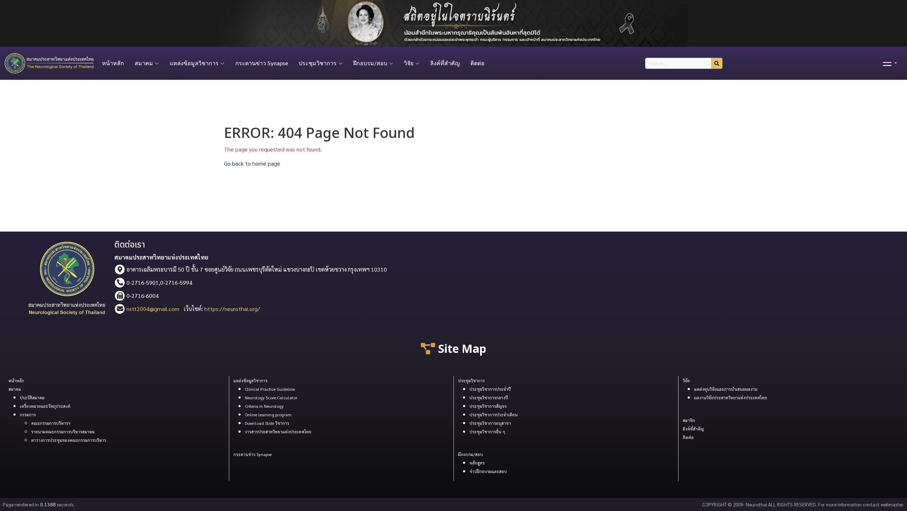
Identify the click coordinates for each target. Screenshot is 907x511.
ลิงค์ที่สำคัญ (445, 63)
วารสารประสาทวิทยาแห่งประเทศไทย (278, 431)
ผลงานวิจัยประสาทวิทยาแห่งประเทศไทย (730, 397)
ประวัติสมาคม (32, 397)
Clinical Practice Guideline (270, 389)
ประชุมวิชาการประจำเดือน (493, 414)
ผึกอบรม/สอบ (470, 454)
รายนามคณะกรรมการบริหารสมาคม (63, 431)
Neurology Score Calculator (271, 397)
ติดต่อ (478, 63)
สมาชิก (689, 420)
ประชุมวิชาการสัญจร (488, 406)
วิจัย (686, 380)
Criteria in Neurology (264, 406)
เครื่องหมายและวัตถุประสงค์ (45, 406)
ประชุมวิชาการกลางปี (488, 397)
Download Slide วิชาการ (267, 423)
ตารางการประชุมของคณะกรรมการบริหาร (68, 440)
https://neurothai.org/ (232, 308)
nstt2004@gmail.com (152, 308)
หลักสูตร (477, 463)
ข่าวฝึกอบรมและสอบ (488, 471)
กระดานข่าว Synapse (261, 63)
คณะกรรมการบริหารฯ (51, 423)
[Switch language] (890, 63)
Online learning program (268, 414)
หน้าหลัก (113, 63)
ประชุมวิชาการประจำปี (490, 389)
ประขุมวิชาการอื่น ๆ (487, 431)
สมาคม (15, 389)
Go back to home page (252, 163)
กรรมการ (28, 414)
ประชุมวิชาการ (471, 380)
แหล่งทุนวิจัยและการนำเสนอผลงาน (725, 389)
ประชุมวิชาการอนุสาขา (490, 423)
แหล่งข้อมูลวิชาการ (250, 380)
